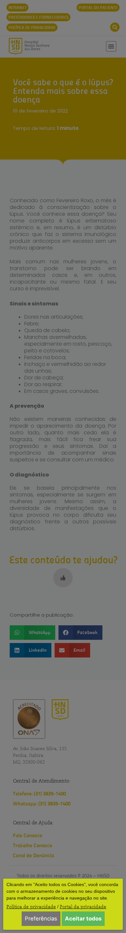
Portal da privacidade (83, 907)
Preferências (41, 918)
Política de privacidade (31, 907)
